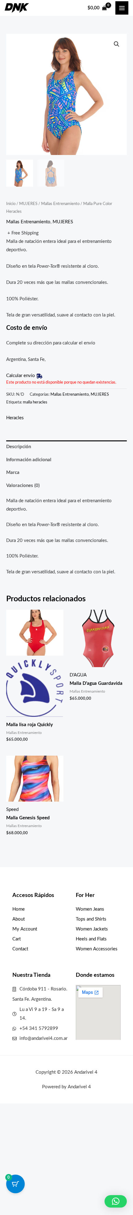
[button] (116, 44)
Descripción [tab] (18, 446)
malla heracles (35, 402)
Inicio (10, 204)
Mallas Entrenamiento (60, 204)
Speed (12, 809)
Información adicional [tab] (28, 459)
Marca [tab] (12, 472)
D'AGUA (78, 675)
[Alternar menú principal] (121, 7)
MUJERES (28, 204)
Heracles (15, 418)
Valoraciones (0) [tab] (23, 485)
